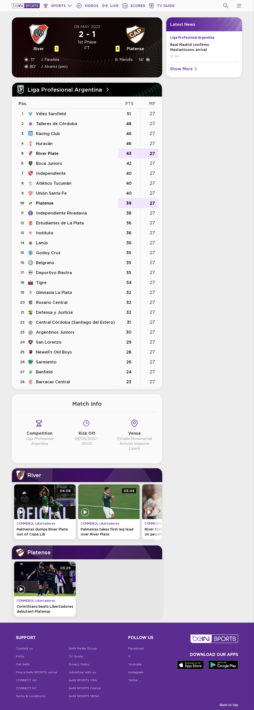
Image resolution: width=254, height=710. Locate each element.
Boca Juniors (49, 163)
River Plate (47, 153)
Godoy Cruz (48, 252)
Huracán (44, 143)
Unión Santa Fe (51, 193)
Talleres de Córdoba (56, 123)
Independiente (51, 173)
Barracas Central (53, 382)
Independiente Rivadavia (61, 213)
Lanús (42, 243)
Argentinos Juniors (55, 332)
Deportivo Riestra (54, 272)
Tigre (41, 282)
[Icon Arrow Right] (159, 511)
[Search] (226, 6)
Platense (45, 203)
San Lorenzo (49, 342)
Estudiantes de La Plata (60, 223)
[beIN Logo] (26, 5)
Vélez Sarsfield (51, 113)
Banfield (44, 372)
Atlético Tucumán (53, 183)
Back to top (229, 705)
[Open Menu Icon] (239, 6)
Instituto (44, 233)
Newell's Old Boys (54, 352)
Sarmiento (46, 362)
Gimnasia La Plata (54, 292)
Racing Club (48, 133)
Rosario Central (51, 302)
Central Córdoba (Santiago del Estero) (75, 322)
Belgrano (45, 262)
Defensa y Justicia (54, 312)
